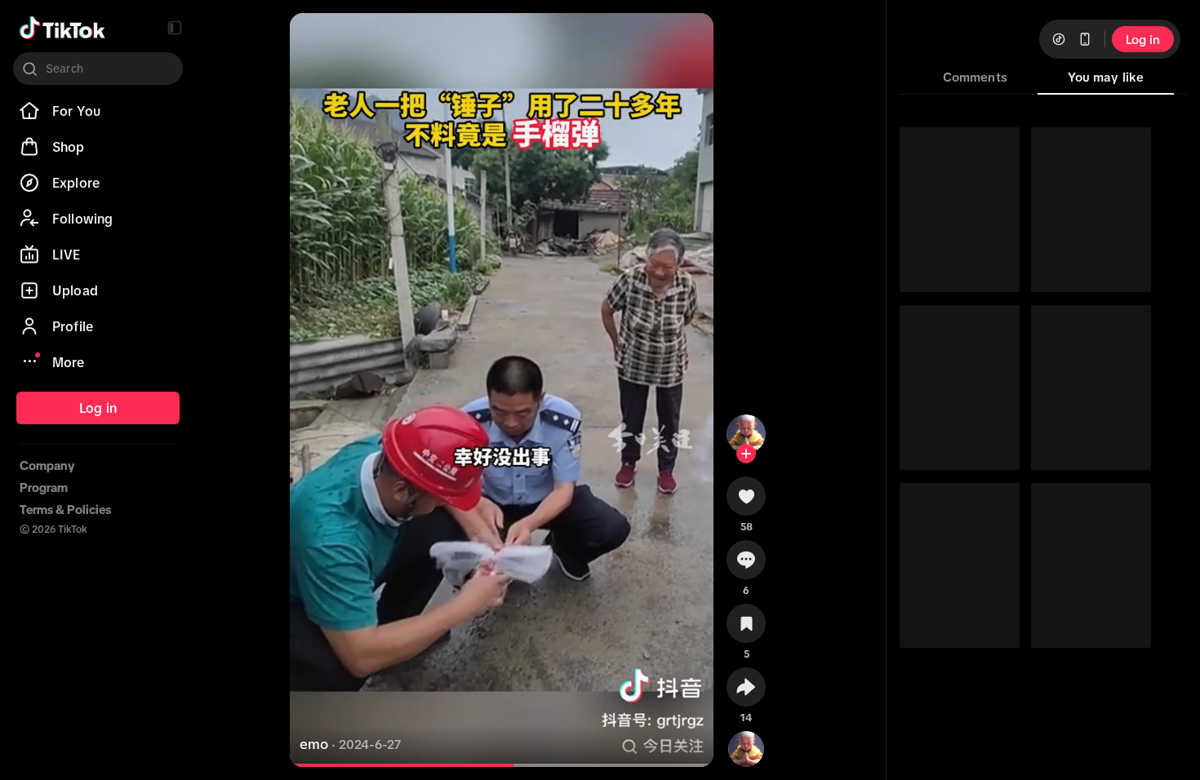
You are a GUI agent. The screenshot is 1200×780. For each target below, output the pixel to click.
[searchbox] (98, 68)
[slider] (416, 765)
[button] (175, 28)
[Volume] (316, 39)
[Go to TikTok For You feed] (62, 27)
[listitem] (98, 111)
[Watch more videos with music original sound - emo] (746, 746)
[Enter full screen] (687, 39)
